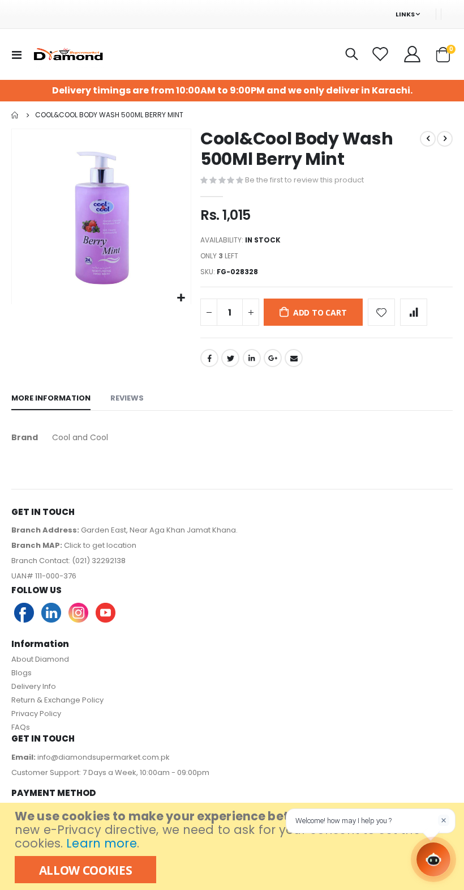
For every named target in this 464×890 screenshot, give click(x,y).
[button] (181, 298)
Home (15, 115)
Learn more (101, 843)
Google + (273, 358)
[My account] (413, 54)
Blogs (21, 672)
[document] (233, 846)
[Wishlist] (381, 54)
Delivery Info (33, 686)
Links (405, 14)
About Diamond (40, 659)
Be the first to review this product (304, 179)
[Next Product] (445, 139)
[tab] (51, 398)
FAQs (20, 727)
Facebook (209, 358)
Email (294, 358)
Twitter (230, 358)
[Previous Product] (428, 139)
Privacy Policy (36, 713)
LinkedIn (252, 358)
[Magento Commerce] (67, 54)
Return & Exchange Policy (57, 700)
